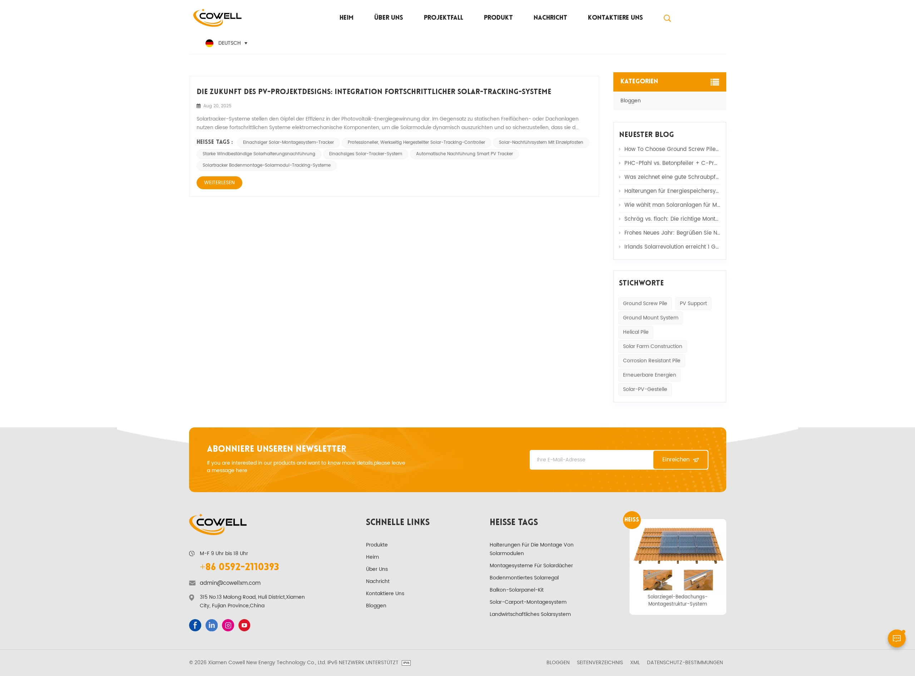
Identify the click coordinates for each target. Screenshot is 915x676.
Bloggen (630, 101)
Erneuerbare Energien (649, 375)
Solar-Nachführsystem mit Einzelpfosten (541, 142)
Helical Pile (636, 332)
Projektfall (443, 18)
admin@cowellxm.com (230, 583)
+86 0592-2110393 (239, 567)
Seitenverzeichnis (600, 663)
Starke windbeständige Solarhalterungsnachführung (259, 154)
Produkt (498, 18)
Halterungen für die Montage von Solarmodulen (532, 549)
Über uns (388, 18)
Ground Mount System (650, 318)
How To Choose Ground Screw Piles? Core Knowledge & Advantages (672, 149)
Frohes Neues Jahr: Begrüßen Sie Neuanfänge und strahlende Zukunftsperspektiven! (672, 233)
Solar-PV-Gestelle (645, 389)
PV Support (693, 303)
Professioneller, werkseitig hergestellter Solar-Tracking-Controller (416, 142)
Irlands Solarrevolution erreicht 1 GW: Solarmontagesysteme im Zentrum (672, 247)
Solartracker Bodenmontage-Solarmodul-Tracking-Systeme (267, 165)
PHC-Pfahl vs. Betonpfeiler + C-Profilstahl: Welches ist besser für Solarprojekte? (672, 163)
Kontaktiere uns (615, 18)
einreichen (675, 459)
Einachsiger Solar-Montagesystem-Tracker (288, 142)
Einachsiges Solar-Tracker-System (365, 154)
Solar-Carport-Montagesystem (528, 602)
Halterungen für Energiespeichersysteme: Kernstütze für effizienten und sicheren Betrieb (672, 191)
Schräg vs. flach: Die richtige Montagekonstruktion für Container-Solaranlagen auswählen (672, 219)
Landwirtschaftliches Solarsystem (530, 614)
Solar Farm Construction (652, 346)
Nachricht (550, 18)
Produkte (377, 545)
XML (635, 663)
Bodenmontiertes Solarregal (524, 578)
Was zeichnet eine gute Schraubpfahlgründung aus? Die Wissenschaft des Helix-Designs (672, 177)
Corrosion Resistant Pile (652, 361)
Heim (346, 18)
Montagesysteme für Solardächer (531, 566)
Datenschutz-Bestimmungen (685, 663)
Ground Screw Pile (645, 303)
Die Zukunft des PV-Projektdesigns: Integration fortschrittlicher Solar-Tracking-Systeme (374, 92)
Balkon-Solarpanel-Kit (517, 590)
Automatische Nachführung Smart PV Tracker (464, 154)
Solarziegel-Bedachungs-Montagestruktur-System (678, 600)
